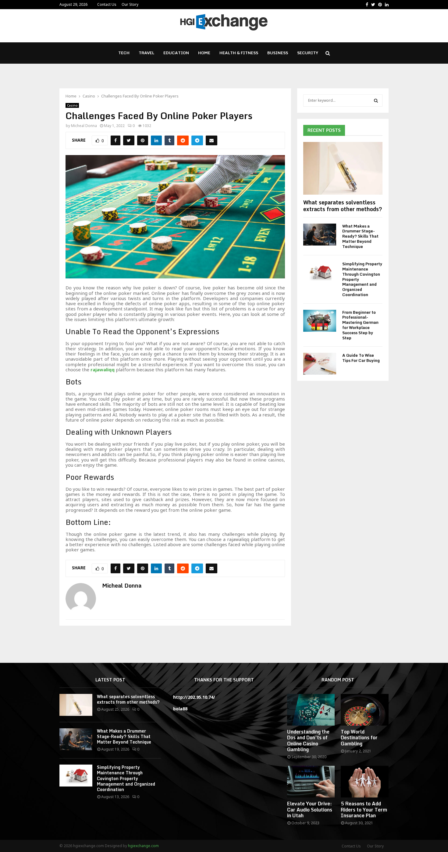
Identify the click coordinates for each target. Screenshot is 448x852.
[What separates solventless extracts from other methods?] (342, 168)
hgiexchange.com (143, 845)
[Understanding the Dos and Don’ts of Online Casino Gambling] (311, 710)
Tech (124, 52)
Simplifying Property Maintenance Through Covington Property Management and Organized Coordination (126, 778)
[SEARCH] (375, 100)
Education (176, 52)
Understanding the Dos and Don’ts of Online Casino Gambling (308, 740)
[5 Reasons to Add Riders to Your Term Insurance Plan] (365, 781)
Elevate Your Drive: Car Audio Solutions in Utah (309, 809)
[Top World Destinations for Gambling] (365, 710)
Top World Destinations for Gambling (359, 737)
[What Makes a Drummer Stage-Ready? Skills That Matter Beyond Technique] (319, 235)
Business (277, 52)
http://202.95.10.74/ (194, 697)
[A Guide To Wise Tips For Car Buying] (319, 364)
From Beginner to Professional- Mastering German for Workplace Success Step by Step (360, 325)
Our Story (130, 4)
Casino (72, 105)
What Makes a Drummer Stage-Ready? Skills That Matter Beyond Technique (360, 236)
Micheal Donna (84, 125)
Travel (146, 52)
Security (307, 52)
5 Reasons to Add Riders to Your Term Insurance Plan (364, 809)
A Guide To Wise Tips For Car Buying (361, 358)
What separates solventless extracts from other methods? (342, 206)
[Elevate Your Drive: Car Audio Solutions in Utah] (311, 781)
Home (204, 52)
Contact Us (106, 4)
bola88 (180, 709)
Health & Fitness (238, 52)
